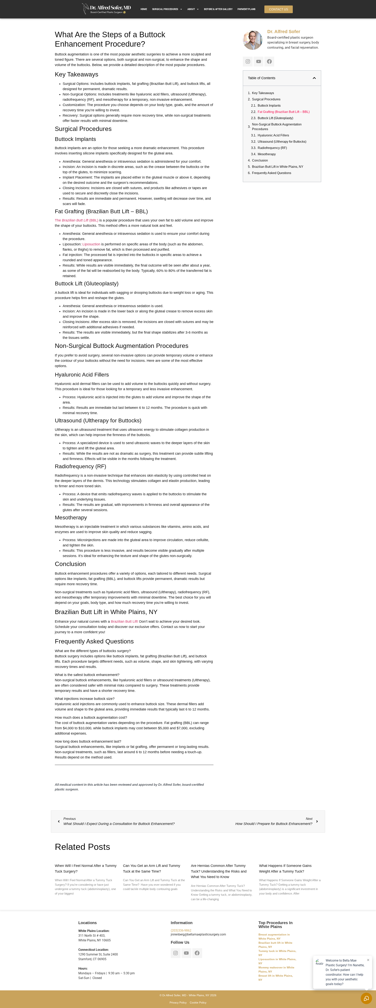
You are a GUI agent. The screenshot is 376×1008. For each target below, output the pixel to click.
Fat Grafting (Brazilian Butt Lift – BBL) (284, 111)
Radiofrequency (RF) (272, 148)
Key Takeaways (263, 93)
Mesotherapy (267, 154)
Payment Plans (246, 9)
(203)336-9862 (181, 930)
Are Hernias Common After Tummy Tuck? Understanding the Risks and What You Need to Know (219, 871)
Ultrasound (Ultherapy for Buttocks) (282, 141)
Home (144, 9)
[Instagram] (248, 61)
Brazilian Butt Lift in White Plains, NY (277, 166)
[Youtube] (258, 61)
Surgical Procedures (165, 9)
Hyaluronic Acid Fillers (273, 135)
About (191, 9)
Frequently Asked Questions (271, 173)
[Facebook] (269, 61)
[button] (314, 78)
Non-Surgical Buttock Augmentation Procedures (277, 127)
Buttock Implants (269, 105)
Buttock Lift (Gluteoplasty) (275, 118)
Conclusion (260, 160)
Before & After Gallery (218, 9)
